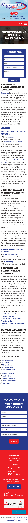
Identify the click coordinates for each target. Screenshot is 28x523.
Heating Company (8, 373)
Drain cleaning (8, 262)
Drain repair (7, 257)
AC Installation (7, 365)
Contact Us (5, 128)
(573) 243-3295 (18, 17)
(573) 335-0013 (20, 19)
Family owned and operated (12, 142)
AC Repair (5, 362)
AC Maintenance (7, 367)
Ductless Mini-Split (8, 370)
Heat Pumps (6, 383)
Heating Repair (7, 376)
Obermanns (5, 93)
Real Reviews (14, 487)
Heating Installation (8, 378)
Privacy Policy (19, 517)
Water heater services (10, 254)
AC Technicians (7, 360)
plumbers (11, 137)
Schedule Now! (19, 512)
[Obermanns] (14, 6)
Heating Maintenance (9, 381)
